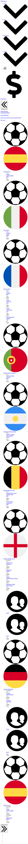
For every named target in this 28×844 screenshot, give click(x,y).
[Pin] (6, 173)
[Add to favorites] (8, 173)
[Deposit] (14, 97)
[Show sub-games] (6, 178)
